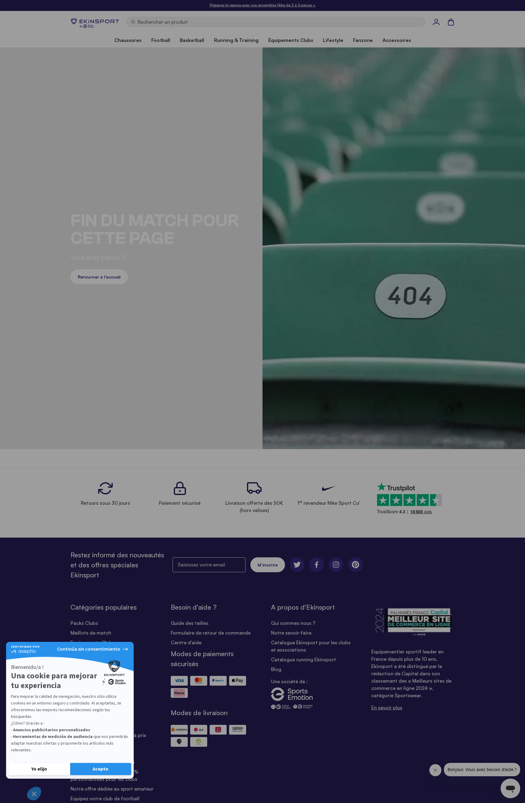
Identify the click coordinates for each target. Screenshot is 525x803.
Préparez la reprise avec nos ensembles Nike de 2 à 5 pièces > (262, 5)
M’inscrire (268, 564)
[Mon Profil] (436, 22)
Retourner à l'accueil (99, 276)
